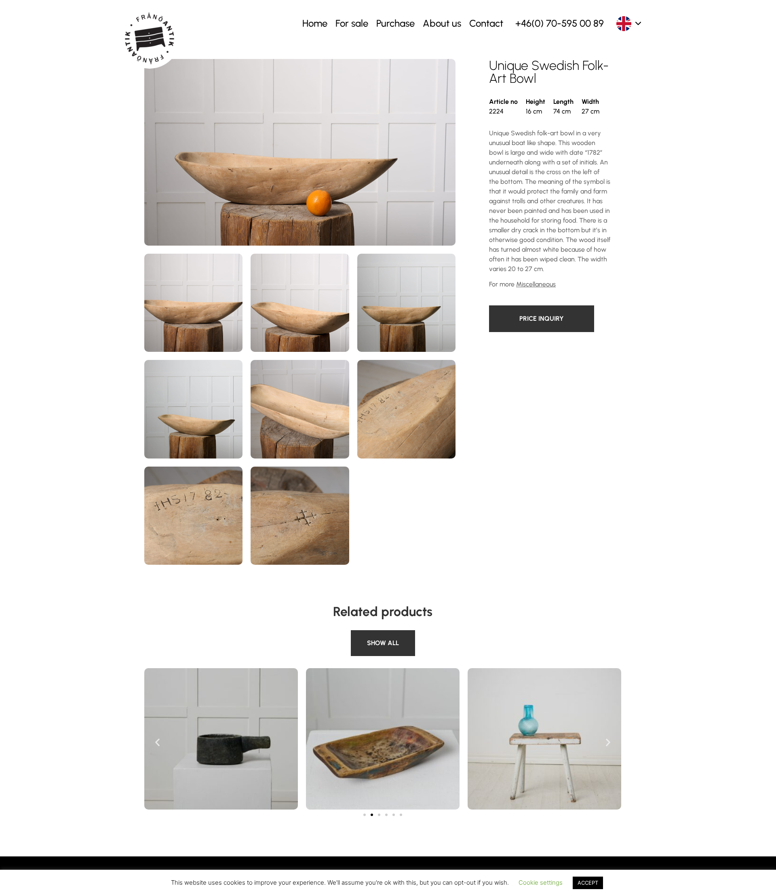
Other (361, 635)
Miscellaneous (536, 284)
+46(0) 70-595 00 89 (559, 23)
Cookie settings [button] (541, 882)
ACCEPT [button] (588, 882)
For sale (351, 23)
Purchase (395, 23)
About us (442, 23)
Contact (486, 23)
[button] (157, 742)
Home (314, 23)
